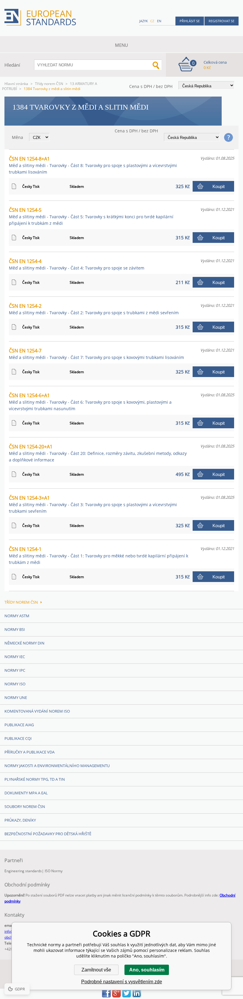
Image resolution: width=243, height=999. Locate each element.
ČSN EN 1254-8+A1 (93, 165)
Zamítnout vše (96, 969)
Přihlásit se (190, 21)
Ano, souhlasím (146, 969)
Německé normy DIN (24, 643)
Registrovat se (221, 21)
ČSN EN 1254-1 (98, 555)
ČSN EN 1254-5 (91, 216)
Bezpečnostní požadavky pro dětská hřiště (47, 833)
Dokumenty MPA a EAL (26, 793)
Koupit (218, 186)
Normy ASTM (16, 615)
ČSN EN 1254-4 (76, 264)
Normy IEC (14, 656)
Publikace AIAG (19, 724)
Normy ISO (14, 684)
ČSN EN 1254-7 (96, 353)
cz (152, 21)
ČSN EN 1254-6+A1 (90, 401)
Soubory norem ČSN (24, 806)
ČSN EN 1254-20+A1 (98, 453)
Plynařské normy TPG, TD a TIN (34, 779)
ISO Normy (54, 870)
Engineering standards (23, 870)
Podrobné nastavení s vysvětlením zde (121, 981)
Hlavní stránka (16, 83)
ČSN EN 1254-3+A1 (93, 504)
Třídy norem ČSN (49, 83)
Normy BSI (14, 629)
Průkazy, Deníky (20, 820)
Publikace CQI (18, 738)
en (159, 21)
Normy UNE (15, 697)
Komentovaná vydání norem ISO (37, 711)
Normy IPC (14, 670)
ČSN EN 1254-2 (94, 309)
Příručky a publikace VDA (29, 752)
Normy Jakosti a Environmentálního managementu (57, 765)
